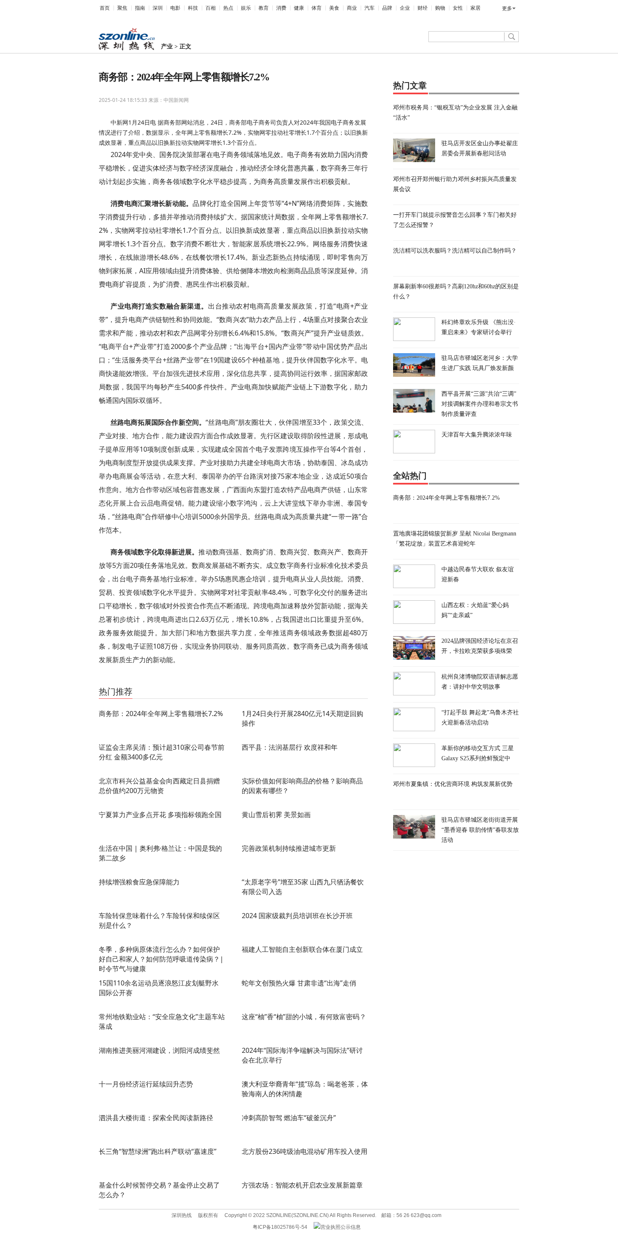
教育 (264, 8)
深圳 (158, 8)
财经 (422, 8)
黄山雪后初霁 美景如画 (276, 814)
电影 (175, 8)
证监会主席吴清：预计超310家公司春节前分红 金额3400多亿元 (161, 752)
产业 (167, 46)
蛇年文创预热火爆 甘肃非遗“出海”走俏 (299, 983)
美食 (334, 8)
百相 (211, 8)
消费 (281, 8)
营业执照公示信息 (340, 1227)
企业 (405, 8)
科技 (193, 8)
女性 (458, 8)
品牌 (387, 8)
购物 (440, 8)
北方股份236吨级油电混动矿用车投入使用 (304, 1151)
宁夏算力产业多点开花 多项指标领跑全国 (160, 814)
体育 (317, 8)
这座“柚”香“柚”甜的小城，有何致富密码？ (304, 1016)
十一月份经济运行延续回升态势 (146, 1084)
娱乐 (246, 8)
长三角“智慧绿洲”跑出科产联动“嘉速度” (158, 1151)
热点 (228, 8)
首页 (105, 8)
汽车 (369, 8)
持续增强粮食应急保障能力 (139, 882)
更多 (507, 8)
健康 (299, 8)
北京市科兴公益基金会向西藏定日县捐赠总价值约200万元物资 (159, 785)
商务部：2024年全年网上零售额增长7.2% (161, 713)
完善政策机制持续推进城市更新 (289, 848)
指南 (140, 8)
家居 (475, 8)
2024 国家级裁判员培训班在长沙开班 (297, 915)
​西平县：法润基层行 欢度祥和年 (290, 747)
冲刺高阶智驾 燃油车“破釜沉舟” (289, 1117)
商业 (352, 8)
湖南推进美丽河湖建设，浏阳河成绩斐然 (159, 1050)
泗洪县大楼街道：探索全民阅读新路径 (156, 1117)
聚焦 (122, 8)
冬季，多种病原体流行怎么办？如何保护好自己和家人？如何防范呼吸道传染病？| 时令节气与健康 (161, 959)
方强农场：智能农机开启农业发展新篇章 (302, 1185)
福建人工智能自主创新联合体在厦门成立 (302, 949)
